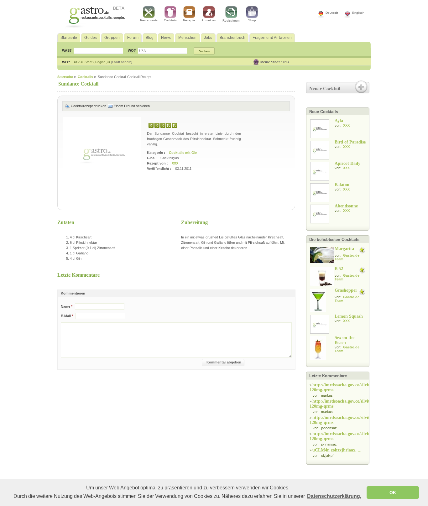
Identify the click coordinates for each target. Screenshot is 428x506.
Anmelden (208, 20)
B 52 (339, 268)
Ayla (339, 120)
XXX (174, 163)
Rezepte (189, 20)
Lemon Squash (349, 316)
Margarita (344, 248)
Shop (252, 20)
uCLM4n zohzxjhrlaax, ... (337, 450)
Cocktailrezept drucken (88, 106)
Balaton (342, 184)
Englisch (358, 12)
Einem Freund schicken (131, 106)
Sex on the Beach (344, 340)
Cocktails (170, 20)
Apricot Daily (347, 163)
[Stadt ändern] (121, 62)
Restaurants (149, 20)
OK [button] (392, 492)
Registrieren (231, 20)
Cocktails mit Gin (183, 152)
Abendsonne (346, 206)
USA (286, 62)
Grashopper (346, 290)
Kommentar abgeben (223, 362)
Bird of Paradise (350, 142)
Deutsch (332, 12)
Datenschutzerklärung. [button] (334, 496)
